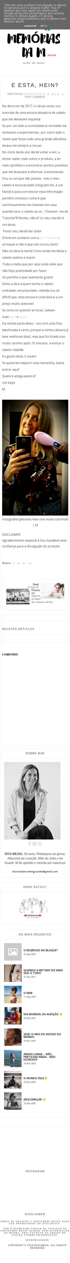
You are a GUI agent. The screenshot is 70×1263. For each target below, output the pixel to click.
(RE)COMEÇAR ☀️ (35, 1099)
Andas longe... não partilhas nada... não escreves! (39, 1056)
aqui (13, 317)
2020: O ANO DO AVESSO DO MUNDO (42, 1035)
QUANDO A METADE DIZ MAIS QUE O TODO (43, 971)
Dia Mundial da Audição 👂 (43, 1014)
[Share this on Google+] (24, 563)
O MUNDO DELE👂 (36, 1078)
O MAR (28, 993)
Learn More (30, 26)
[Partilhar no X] (18, 563)
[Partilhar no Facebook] (13, 563)
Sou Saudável (49, 238)
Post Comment (35, 97)
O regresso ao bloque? (41, 950)
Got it (43, 26)
